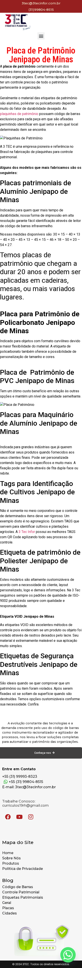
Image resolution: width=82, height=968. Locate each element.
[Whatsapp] (68, 955)
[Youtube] (19, 816)
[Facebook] (8, 816)
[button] (41, 36)
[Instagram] (30, 816)
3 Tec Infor (27, 532)
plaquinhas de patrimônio (19, 114)
